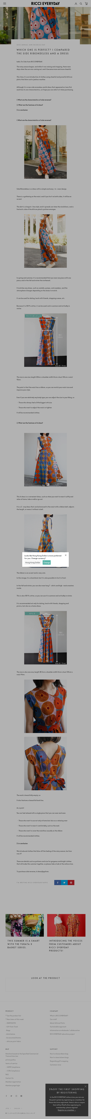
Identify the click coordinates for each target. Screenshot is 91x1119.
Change (47, 562)
